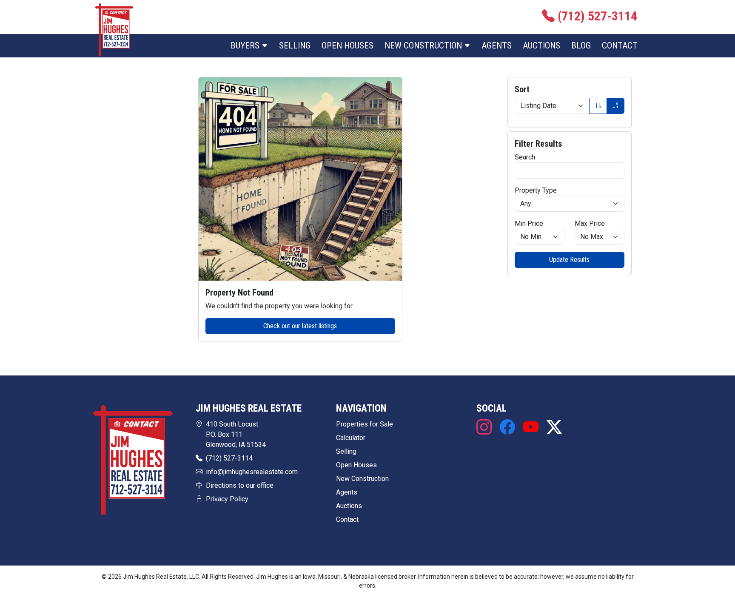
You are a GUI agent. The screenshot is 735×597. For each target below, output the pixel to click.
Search (525, 157)
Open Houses (347, 45)
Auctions (541, 45)
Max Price (590, 223)
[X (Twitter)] (552, 428)
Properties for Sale (364, 424)
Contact (620, 45)
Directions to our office (239, 485)
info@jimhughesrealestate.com (252, 472)
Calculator (350, 438)
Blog (581, 45)
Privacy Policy (227, 499)
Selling (295, 45)
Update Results (569, 260)
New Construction (362, 479)
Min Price (529, 223)
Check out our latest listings (300, 326)
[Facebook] (507, 428)
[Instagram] (486, 428)
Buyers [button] (246, 45)
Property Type (536, 190)
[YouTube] (530, 428)
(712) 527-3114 (229, 458)
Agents (496, 45)
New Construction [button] (424, 45)
